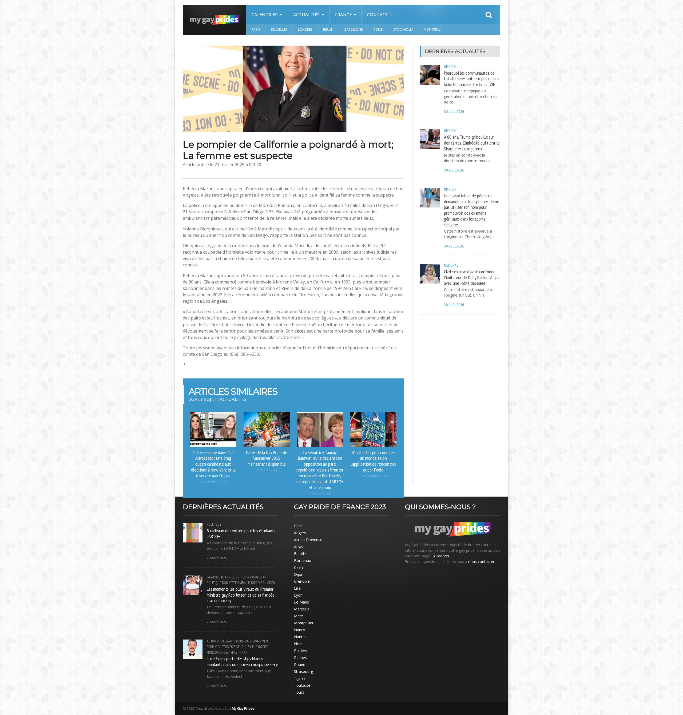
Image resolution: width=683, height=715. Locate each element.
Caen (298, 567)
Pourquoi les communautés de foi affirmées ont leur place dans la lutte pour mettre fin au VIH (471, 79)
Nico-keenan (257, 577)
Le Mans (301, 602)
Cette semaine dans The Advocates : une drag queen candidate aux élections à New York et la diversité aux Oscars (213, 464)
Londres (305, 29)
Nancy (299, 629)
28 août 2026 (217, 558)
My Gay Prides (243, 708)
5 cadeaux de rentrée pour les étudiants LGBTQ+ (241, 533)
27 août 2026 (217, 686)
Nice (298, 643)
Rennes (300, 657)
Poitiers (300, 650)
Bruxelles (279, 29)
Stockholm (403, 29)
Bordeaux (302, 560)
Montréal (432, 29)
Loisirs (238, 641)
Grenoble (302, 581)
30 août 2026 (454, 111)
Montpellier (303, 622)
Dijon (298, 574)
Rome (378, 29)
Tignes (299, 678)
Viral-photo (248, 582)
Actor (211, 641)
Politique (214, 524)
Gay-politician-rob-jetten (227, 577)
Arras (298, 546)
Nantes (300, 636)
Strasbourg (303, 671)
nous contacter (481, 561)
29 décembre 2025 (373, 476)
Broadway (225, 641)
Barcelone (353, 29)
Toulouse (302, 685)
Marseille (301, 609)
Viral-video (266, 582)
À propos (441, 555)
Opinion (450, 66)
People (212, 646)
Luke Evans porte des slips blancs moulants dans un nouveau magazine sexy (242, 661)
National (451, 265)
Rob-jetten (230, 582)
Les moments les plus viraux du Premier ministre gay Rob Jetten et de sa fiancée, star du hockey (241, 595)
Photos (223, 646)
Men (265, 641)
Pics (232, 646)
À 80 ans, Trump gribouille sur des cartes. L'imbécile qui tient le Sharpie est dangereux (472, 143)
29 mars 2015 (266, 470)
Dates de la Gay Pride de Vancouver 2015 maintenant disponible (266, 458)
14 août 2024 (320, 493)
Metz (298, 615)
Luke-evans (252, 641)
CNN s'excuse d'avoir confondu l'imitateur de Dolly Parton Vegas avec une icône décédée (471, 277)
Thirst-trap (238, 652)
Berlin (328, 29)
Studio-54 (243, 646)
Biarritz (300, 553)
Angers (300, 532)
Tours (299, 692)
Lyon (298, 595)
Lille (297, 588)
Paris (256, 29)
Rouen (299, 664)
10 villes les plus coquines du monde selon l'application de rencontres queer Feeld (373, 461)
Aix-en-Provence (308, 539)
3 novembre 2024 (213, 482)
